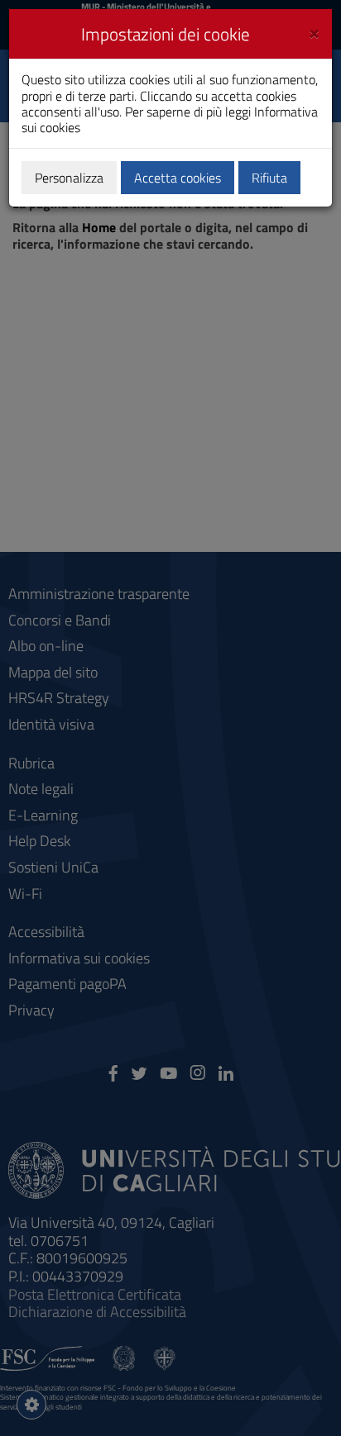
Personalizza (69, 178)
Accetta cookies (177, 178)
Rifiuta (269, 178)
